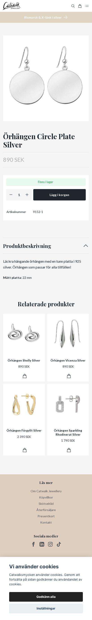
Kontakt (46, 522)
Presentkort (46, 516)
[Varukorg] (80, 6)
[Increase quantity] (27, 194)
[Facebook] (33, 544)
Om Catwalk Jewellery (46, 491)
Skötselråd (46, 503)
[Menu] (87, 6)
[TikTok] (58, 544)
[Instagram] (50, 544)
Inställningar (46, 608)
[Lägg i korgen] (24, 376)
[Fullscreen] (46, 78)
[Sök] (73, 6)
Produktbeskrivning (27, 246)
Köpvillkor (46, 497)
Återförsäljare (46, 510)
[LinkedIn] (42, 544)
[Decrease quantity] (10, 194)
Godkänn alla (46, 597)
